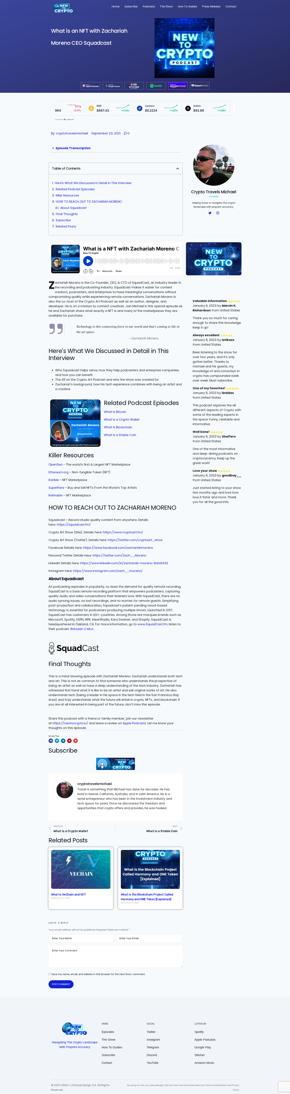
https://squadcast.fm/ (74, 524)
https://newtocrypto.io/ (70, 723)
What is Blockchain (118, 427)
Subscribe (131, 6)
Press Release (211, 6)
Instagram (153, 1039)
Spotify (199, 1032)
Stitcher (200, 1055)
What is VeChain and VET (68, 894)
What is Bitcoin (115, 412)
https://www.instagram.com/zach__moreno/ (108, 571)
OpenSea (55, 464)
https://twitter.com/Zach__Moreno (119, 555)
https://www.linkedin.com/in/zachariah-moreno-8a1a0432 (124, 563)
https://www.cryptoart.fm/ (123, 532)
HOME (105, 1024)
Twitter (151, 1032)
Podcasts (149, 6)
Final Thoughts (67, 214)
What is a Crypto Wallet (121, 419)
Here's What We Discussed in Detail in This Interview (93, 183)
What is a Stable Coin (120, 435)
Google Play (203, 1047)
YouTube (152, 1062)
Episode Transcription (73, 148)
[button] (177, 168)
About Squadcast (73, 208)
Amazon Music (204, 1062)
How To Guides (187, 6)
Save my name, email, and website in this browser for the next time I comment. (98, 974)
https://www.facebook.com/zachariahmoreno (118, 548)
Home (115, 6)
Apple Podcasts (134, 723)
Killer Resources (67, 195)
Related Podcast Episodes (75, 189)
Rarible (54, 480)
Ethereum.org (58, 472)
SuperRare (56, 488)
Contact (230, 6)
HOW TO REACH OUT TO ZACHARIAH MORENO (89, 201)
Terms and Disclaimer (216, 1085)
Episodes (108, 1032)
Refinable (55, 495)
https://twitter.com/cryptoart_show (135, 540)
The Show (166, 6)
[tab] (115, 148)
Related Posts (66, 226)
